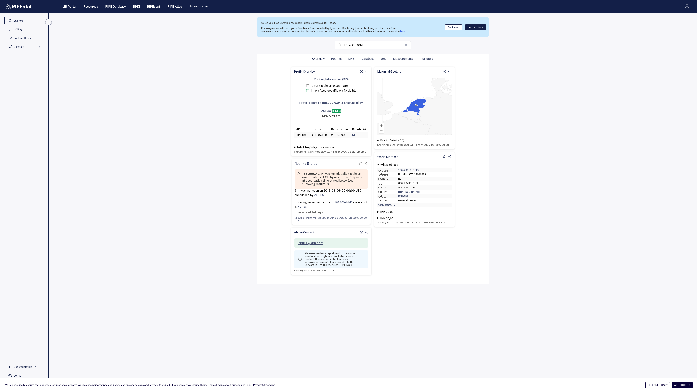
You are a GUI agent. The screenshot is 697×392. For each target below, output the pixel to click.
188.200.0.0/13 (344, 202)
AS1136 (319, 195)
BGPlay (18, 29)
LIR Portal (69, 6)
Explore (18, 20)
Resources (91, 6)
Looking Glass (22, 38)
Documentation (23, 367)
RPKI (136, 6)
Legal (17, 375)
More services (199, 6)
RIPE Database (115, 6)
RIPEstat (153, 6)
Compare (19, 46)
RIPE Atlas (174, 6)
